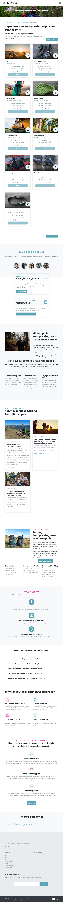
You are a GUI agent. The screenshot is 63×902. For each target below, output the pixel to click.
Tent (8, 61)
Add (17, 74)
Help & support (9, 866)
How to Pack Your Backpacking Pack (14, 445)
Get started (31, 803)
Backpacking (11, 442)
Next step (51, 236)
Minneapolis (25, 22)
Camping (18, 824)
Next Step (51, 39)
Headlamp (10, 210)
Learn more (21, 291)
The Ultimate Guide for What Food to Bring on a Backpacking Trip (16, 493)
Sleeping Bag (11, 98)
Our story (8, 856)
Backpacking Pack (40, 61)
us (14, 22)
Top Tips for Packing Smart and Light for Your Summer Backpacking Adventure (45, 441)
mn (19, 22)
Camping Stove (12, 136)
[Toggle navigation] (60, 3)
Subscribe (44, 884)
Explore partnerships (26, 314)
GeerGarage (13, 3)
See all (10, 824)
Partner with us (9, 862)
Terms (35, 858)
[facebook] (5, 846)
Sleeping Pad (38, 98)
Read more (11, 467)
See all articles (52, 412)
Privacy (35, 856)
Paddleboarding (29, 824)
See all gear (45, 561)
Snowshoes (38, 173)
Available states (10, 860)
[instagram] (7, 846)
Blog (6, 864)
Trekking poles (39, 136)
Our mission (8, 858)
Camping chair (11, 173)
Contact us (8, 867)
